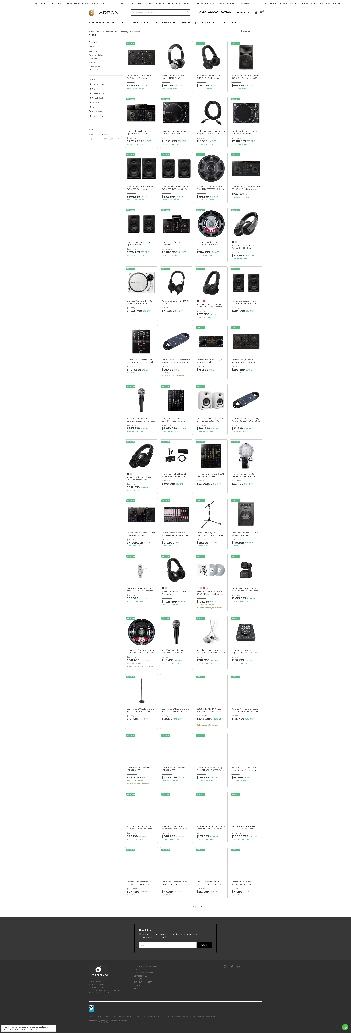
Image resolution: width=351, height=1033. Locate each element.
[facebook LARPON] (231, 966)
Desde (91, 134)
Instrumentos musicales (103, 22)
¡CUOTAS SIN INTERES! (36, 3)
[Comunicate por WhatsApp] (345, 1027)
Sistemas (92, 62)
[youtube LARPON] (238, 966)
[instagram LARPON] (225, 966)
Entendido (34, 1029)
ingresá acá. (190, 1016)
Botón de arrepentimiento (206, 1016)
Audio (125, 22)
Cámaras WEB (169, 22)
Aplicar (119, 139)
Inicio (91, 32)
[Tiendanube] (99, 1022)
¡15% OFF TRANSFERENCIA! (13, 3)
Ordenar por (245, 31)
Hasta (104, 134)
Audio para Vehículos (145, 22)
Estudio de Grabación (97, 70)
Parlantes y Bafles (96, 55)
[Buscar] (187, 12)
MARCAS (186, 22)
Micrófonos (93, 51)
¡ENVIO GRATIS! (55, 3)
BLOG (234, 22)
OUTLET (222, 22)
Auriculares (93, 59)
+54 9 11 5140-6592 (96, 984)
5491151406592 (95, 981)
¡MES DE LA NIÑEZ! (204, 22)
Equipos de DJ (94, 66)
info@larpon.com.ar (97, 987)
